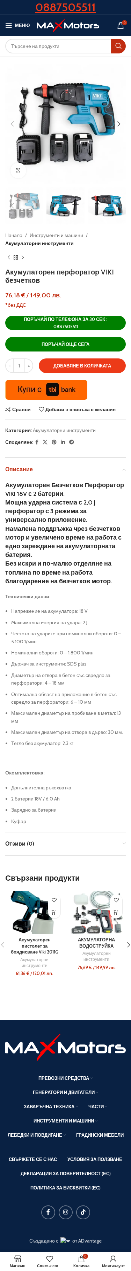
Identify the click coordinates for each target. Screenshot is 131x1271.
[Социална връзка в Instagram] (66, 1212)
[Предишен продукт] (8, 257)
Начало (13, 235)
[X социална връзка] (45, 442)
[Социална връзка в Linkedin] (63, 442)
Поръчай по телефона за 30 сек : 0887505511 (65, 322)
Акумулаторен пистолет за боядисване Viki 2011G (34, 946)
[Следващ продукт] (22, 257)
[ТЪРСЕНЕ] (118, 46)
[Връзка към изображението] (65, 1047)
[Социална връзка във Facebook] (37, 442)
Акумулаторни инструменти (39, 243)
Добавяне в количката (82, 365)
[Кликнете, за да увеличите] (18, 170)
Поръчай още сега (65, 344)
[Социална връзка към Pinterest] (54, 442)
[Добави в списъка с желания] (54, 900)
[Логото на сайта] (68, 25)
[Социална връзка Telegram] (71, 442)
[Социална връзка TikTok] (83, 1212)
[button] (54, 912)
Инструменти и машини (56, 235)
